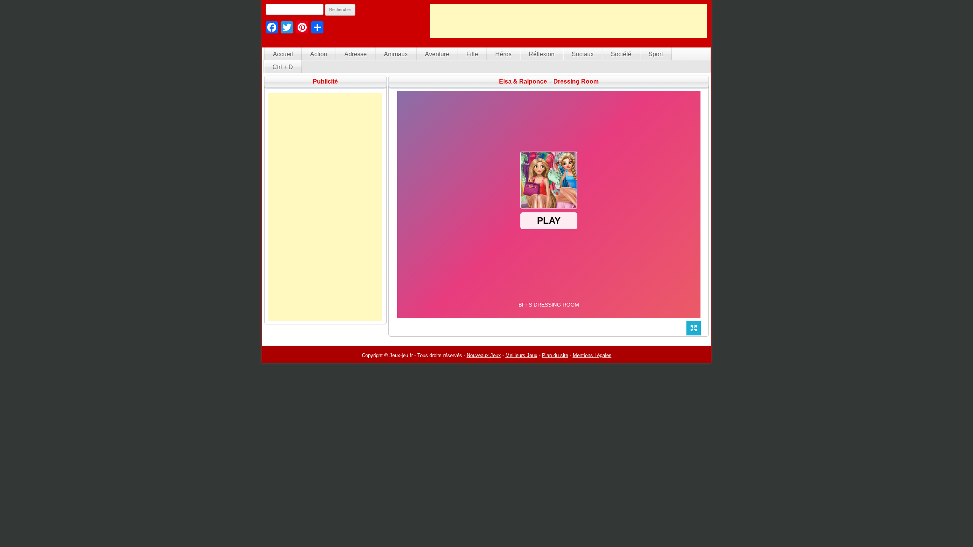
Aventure (437, 54)
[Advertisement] (568, 21)
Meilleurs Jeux (521, 355)
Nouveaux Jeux (484, 355)
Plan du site (555, 355)
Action (318, 54)
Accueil (283, 54)
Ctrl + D (283, 67)
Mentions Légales (592, 355)
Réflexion (542, 54)
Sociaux (583, 54)
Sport (655, 54)
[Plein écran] (693, 328)
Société (621, 54)
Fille (472, 54)
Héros (503, 54)
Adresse (355, 54)
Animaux (396, 54)
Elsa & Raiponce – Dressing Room (549, 81)
